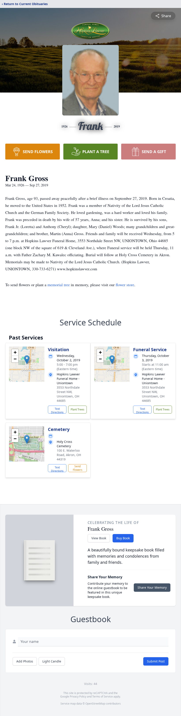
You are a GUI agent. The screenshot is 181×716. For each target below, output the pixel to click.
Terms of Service (102, 696)
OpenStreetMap (95, 703)
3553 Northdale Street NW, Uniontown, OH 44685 (68, 394)
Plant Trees (77, 409)
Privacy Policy (78, 696)
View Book (98, 538)
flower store (125, 284)
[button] (27, 359)
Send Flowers (77, 468)
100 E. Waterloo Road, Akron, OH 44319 (69, 454)
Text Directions (57, 410)
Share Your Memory (152, 587)
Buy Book (123, 538)
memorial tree (58, 284)
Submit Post (156, 661)
